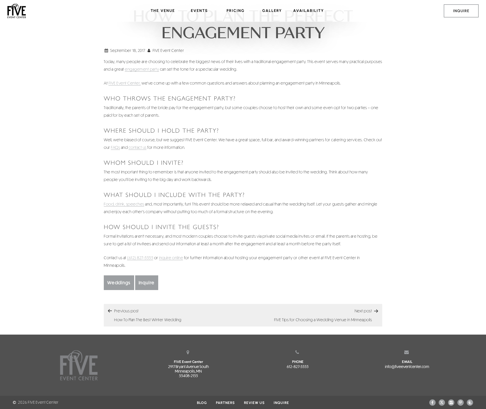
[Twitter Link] (442, 402)
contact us (138, 147)
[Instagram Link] (451, 402)
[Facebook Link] (432, 402)
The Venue (163, 11)
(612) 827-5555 (140, 257)
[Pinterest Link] (460, 402)
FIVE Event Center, (125, 82)
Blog (202, 403)
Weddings (119, 282)
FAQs (115, 147)
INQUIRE (461, 11)
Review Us (254, 403)
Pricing (236, 11)
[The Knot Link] (470, 402)
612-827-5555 (298, 366)
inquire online (171, 257)
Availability (308, 11)
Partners (225, 403)
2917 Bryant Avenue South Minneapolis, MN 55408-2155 (188, 371)
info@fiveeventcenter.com (407, 366)
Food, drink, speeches (124, 203)
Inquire (147, 282)
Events (199, 11)
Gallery (272, 11)
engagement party (142, 69)
